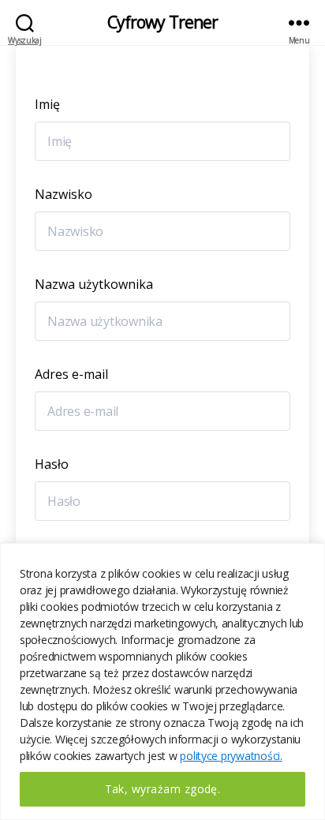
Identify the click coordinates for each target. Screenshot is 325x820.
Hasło (52, 464)
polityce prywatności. (231, 755)
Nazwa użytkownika (94, 284)
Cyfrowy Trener (163, 22)
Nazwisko (63, 194)
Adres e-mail (71, 374)
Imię (47, 104)
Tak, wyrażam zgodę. (163, 788)
